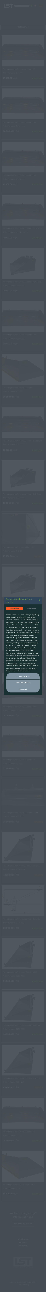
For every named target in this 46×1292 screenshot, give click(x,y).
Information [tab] (14, 609)
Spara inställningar (23, 683)
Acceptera (23, 689)
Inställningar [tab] (31, 609)
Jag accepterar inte (23, 676)
